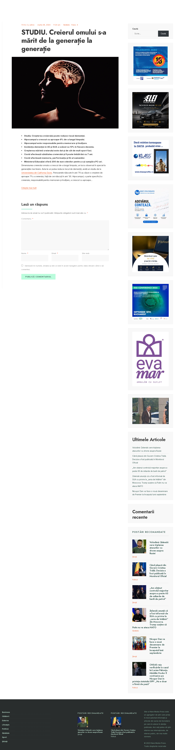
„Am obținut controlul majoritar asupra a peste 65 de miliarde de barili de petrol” (159, 593)
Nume (24, 253)
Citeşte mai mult (29, 188)
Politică (135, 579)
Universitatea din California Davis (36, 172)
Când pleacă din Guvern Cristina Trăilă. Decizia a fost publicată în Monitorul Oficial (149, 459)
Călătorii (5, 716)
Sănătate (66, 25)
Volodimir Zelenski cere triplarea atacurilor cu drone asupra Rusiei (159, 548)
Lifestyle (5, 725)
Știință (134, 556)
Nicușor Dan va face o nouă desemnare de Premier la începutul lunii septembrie (157, 646)
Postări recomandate (149, 532)
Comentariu (27, 219)
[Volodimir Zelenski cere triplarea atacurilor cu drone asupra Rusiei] (139, 546)
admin (32, 25)
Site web (85, 253)
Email (55, 253)
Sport (4, 737)
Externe (5, 721)
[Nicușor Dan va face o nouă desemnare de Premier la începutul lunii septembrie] (139, 643)
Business (6, 712)
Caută (135, 29)
